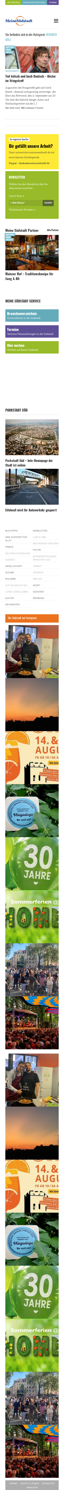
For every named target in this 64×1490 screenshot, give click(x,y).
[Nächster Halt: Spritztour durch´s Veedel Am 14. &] (32, 757)
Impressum (32, 1487)
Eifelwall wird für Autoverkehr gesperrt (31, 510)
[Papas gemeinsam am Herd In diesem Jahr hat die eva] (32, 651)
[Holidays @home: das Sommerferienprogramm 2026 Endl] (32, 916)
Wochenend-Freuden (21, 209)
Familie (9, 546)
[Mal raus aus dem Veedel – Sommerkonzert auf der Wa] (32, 1022)
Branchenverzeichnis (34, 2)
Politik (37, 549)
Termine (53, 2)
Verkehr (38, 572)
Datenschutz (48, 1483)
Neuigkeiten (12, 604)
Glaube (9, 572)
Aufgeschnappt (12, 71)
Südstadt (38, 591)
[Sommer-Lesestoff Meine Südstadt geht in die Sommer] (32, 704)
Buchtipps (11, 530)
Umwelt (37, 565)
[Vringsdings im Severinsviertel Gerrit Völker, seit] (32, 810)
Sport (36, 585)
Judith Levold (15, 108)
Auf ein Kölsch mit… (17, 585)
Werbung (38, 597)
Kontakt (13, 1483)
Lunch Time (15, 196)
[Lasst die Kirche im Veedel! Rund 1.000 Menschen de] (32, 969)
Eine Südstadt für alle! (16, 538)
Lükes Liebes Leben (16, 591)
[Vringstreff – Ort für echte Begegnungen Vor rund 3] (32, 863)
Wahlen (37, 578)
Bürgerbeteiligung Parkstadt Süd (44, 558)
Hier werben (13, 2)
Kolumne (10, 578)
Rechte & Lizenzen (30, 1483)
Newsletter (40, 530)
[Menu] (56, 21)
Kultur (9, 597)
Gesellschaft (13, 565)
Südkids (10, 559)
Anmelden (48, 203)
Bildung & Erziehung (17, 553)
